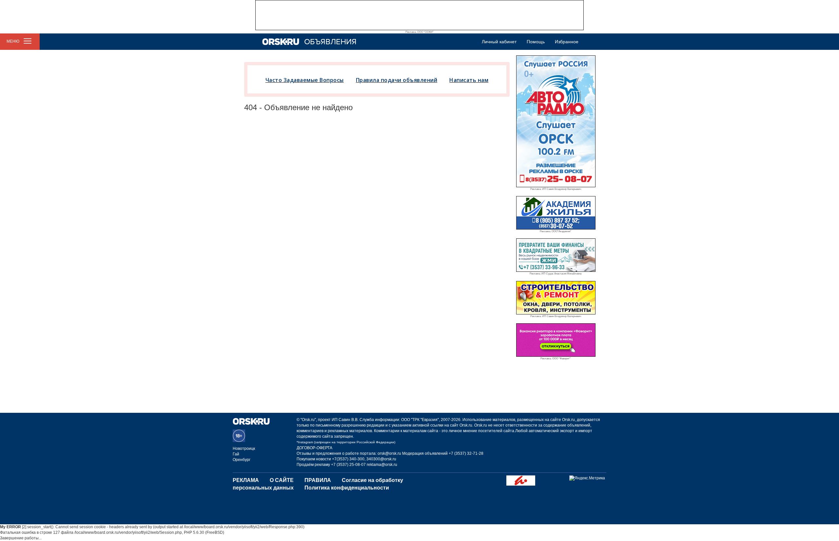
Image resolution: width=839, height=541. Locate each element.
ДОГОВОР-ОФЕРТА (314, 448)
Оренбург (241, 459)
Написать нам (468, 80)
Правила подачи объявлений (397, 80)
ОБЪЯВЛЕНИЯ (330, 42)
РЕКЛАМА (246, 480)
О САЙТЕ (282, 480)
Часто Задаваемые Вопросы (304, 80)
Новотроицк (244, 448)
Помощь (536, 41)
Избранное (566, 41)
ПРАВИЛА (317, 480)
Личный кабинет (499, 41)
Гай (236, 454)
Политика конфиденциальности (346, 488)
